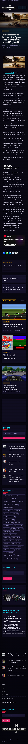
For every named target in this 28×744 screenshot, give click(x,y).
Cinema (6, 504)
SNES (6, 549)
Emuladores (8, 510)
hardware (14, 513)
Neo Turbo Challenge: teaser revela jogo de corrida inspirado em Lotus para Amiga (13, 326)
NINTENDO (15, 531)
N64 (13, 528)
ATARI (6, 498)
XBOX (6, 558)
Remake (6, 543)
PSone (18, 540)
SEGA (20, 546)
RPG (14, 546)
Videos (18, 555)
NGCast (7, 531)
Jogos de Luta (9, 519)
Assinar (7, 578)
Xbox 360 (14, 558)
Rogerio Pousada (15, 45)
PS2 (12, 540)
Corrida (5, 31)
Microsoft (18, 525)
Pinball (7, 537)
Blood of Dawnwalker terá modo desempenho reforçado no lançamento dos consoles (11, 629)
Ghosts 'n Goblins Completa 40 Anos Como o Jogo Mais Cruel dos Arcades (16, 463)
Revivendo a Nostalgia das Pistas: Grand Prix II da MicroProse (10, 387)
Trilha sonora (9, 552)
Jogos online (8, 522)
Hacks (6, 513)
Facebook (11, 265)
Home (3, 684)
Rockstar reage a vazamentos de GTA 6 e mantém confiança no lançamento (14, 632)
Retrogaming (16, 543)
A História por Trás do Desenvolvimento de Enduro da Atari (9, 356)
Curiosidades (8, 507)
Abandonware (8, 495)
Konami (17, 522)
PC (5, 534)
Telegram (7, 269)
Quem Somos (5, 694)
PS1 (5, 540)
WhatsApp (19, 265)
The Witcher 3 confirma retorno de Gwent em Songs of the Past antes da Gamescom (12, 624)
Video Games (8, 555)
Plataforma (16, 537)
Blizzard (13, 498)
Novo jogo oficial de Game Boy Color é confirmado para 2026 (11, 620)
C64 (13, 501)
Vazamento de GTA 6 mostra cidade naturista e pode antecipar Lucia (13, 617)
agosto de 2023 (9, 73)
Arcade (17, 495)
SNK (12, 549)
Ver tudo (23, 300)
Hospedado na (9, 702)
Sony (18, 549)
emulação (18, 510)
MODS (6, 528)
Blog (7, 501)
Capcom (20, 501)
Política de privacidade (7, 698)
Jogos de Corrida (9, 516)
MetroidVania (8, 525)
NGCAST (4, 691)
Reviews (7, 546)
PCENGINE (13, 534)
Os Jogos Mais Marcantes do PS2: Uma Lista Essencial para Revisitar (17, 448)
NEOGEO (20, 528)
